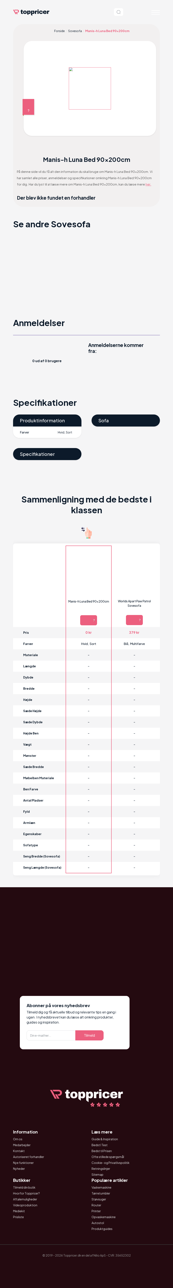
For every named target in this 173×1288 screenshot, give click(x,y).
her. (148, 184)
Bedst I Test (100, 1145)
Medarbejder (22, 1145)
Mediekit (19, 1211)
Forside (59, 31)
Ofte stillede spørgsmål (108, 1157)
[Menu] (155, 12)
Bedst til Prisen (102, 1151)
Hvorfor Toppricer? (26, 1193)
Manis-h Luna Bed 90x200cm (88, 601)
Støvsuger (99, 1199)
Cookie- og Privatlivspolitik (111, 1163)
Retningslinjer (101, 1168)
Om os (17, 1139)
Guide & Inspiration (105, 1139)
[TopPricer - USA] (110, 1265)
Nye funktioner (23, 1163)
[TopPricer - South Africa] (86, 1265)
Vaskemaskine (101, 1187)
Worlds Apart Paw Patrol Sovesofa (134, 603)
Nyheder (19, 1168)
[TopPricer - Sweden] (98, 1265)
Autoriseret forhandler (28, 1157)
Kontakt (19, 1151)
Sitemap (97, 1174)
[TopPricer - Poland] (75, 1265)
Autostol (98, 1223)
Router (96, 1205)
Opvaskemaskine (104, 1217)
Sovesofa (75, 31)
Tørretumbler (101, 1193)
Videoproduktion (25, 1205)
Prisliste (18, 1217)
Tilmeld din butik (24, 1187)
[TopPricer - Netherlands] (63, 1265)
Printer (96, 1211)
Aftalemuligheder (25, 1199)
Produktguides (102, 1229)
